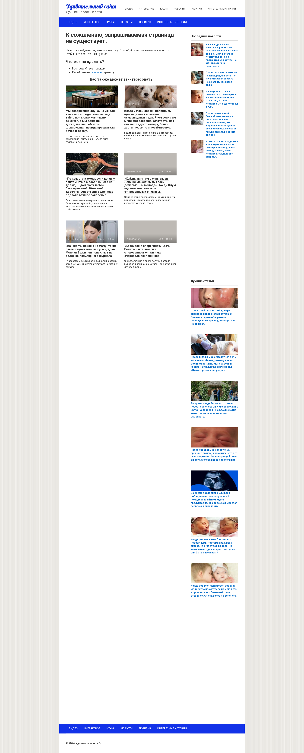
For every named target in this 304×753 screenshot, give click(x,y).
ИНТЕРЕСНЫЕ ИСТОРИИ (222, 8)
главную (96, 72)
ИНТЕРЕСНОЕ (146, 8)
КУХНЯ (164, 8)
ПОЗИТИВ (196, 8)
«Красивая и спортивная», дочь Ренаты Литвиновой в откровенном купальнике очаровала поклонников (147, 251)
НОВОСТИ (179, 8)
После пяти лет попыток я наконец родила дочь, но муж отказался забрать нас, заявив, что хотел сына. (221, 78)
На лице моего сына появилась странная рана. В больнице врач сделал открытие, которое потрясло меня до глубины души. (222, 99)
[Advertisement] (214, 220)
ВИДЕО (129, 8)
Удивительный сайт (91, 6)
